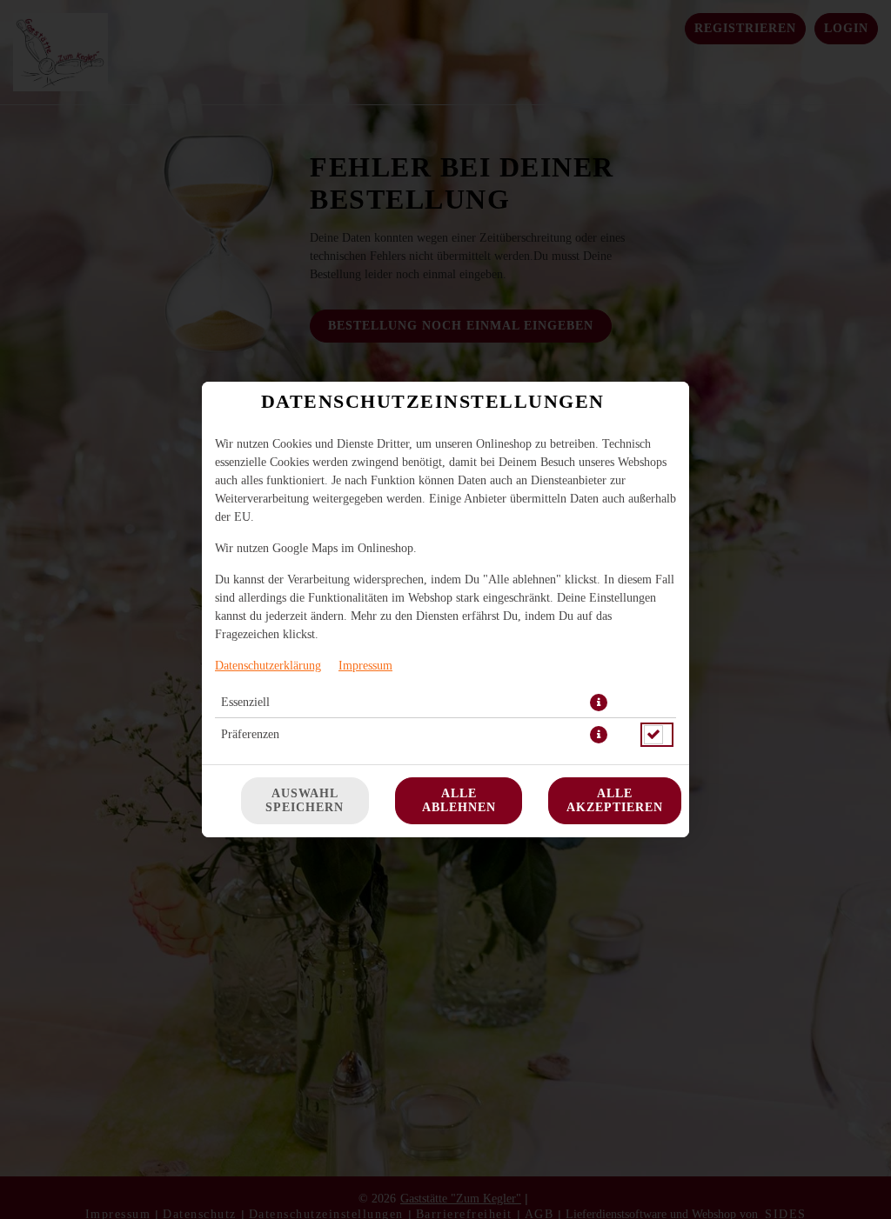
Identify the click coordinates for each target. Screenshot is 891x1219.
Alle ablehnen (459, 800)
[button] (598, 702)
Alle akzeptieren (614, 800)
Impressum (365, 665)
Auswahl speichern (304, 800)
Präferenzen (250, 734)
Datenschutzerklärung (268, 665)
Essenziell (245, 702)
